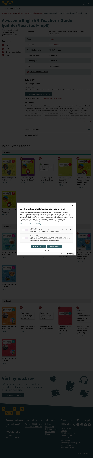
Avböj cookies (54, 246)
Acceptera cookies (38, 246)
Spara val (46, 250)
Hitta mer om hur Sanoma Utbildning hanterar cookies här (37, 224)
